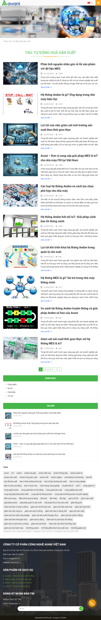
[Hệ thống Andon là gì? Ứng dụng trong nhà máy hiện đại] (20, 104)
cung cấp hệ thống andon (41, 494)
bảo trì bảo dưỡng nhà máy (31, 481)
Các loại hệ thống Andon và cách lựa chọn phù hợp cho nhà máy (39, 454)
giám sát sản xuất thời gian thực (45, 515)
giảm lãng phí (76, 503)
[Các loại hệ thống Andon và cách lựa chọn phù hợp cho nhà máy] (20, 195)
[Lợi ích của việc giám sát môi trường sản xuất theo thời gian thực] (20, 134)
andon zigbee (56, 477)
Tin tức (10, 396)
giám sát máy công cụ (13, 511)
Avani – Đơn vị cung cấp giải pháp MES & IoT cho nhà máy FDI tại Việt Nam (43, 444)
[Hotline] (92, 603)
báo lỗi (89, 477)
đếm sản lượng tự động (28, 498)
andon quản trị (76, 473)
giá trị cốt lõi (73, 498)
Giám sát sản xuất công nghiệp (16, 515)
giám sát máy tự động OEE (56, 511)
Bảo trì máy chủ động (13, 486)
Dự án (9, 388)
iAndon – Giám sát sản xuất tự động (19, 576)
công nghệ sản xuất (54, 490)
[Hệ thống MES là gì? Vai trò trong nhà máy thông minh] (20, 287)
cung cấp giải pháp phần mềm (16, 494)
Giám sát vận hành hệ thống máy (62, 524)
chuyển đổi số (67, 486)
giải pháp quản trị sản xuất (31, 503)
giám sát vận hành (38, 524)
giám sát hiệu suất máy (62, 507)
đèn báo (44, 498)
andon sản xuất (10, 477)
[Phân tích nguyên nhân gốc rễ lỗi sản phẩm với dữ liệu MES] (20, 73)
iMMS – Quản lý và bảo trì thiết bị (18, 583)
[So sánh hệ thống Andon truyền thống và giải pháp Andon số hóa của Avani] (20, 317)
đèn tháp (53, 498)
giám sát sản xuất (77, 511)
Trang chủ (7, 41)
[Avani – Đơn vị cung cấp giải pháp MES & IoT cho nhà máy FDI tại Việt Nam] (20, 165)
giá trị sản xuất (87, 498)
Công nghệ (11, 384)
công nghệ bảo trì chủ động (32, 490)
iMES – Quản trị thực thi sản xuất (18, 579)
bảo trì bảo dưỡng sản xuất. (55, 481)
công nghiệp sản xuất (73, 490)
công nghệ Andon (11, 490)
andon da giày (30, 473)
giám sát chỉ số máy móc (41, 507)
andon (19, 473)
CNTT (78, 486)
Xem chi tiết (45, 87)
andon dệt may (45, 473)
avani (6, 473)
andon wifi (44, 477)
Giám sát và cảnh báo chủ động (59, 519)
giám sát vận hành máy (13, 528)
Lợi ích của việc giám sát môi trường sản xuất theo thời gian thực (39, 433)
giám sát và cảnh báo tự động (16, 524)
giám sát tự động (37, 519)
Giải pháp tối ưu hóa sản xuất (56, 503)
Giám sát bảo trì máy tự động (16, 507)
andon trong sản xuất (28, 477)
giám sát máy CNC (82, 507)
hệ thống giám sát (78, 528)
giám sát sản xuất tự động (71, 515)
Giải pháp (11, 392)
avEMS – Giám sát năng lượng (17, 586)
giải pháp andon (10, 503)
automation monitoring (74, 477)
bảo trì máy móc (30, 486)
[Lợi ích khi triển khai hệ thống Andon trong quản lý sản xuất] (20, 256)
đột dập (63, 498)
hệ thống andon (32, 528)
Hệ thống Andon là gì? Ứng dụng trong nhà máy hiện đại (36, 423)
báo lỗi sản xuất (10, 481)
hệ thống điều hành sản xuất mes (54, 528)
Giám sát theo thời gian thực (15, 519)
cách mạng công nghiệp (49, 486)
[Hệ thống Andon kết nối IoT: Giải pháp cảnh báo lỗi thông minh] (20, 226)
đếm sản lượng (10, 498)
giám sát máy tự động (34, 511)
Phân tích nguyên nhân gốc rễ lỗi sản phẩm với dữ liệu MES (37, 413)
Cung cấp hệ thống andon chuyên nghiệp (71, 494)
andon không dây (61, 473)
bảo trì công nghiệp (77, 481)
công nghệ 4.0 (89, 486)
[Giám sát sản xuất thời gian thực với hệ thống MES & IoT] (20, 348)
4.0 (12, 473)
